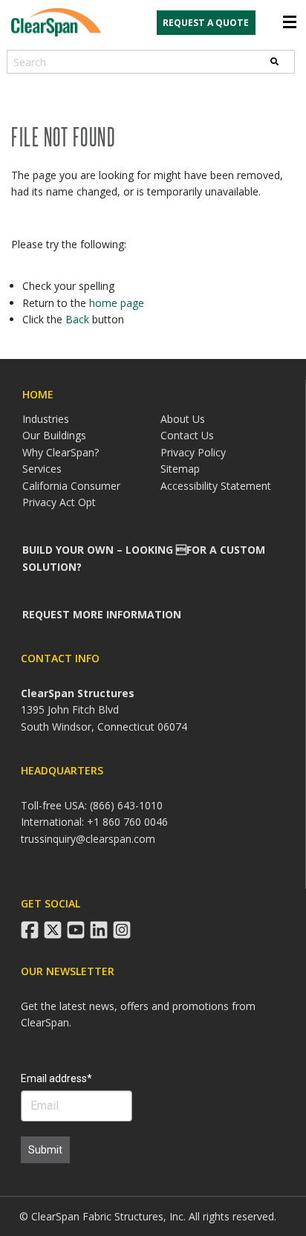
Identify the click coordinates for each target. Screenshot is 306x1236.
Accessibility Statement (215, 486)
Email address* (56, 1078)
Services (42, 469)
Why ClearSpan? (60, 452)
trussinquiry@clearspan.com (88, 839)
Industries (45, 419)
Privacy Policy (193, 452)
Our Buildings (54, 435)
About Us (182, 419)
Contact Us (187, 435)
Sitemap (180, 469)
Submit (45, 1150)
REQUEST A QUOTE (206, 22)
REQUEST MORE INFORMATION (101, 614)
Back (77, 319)
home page (116, 303)
